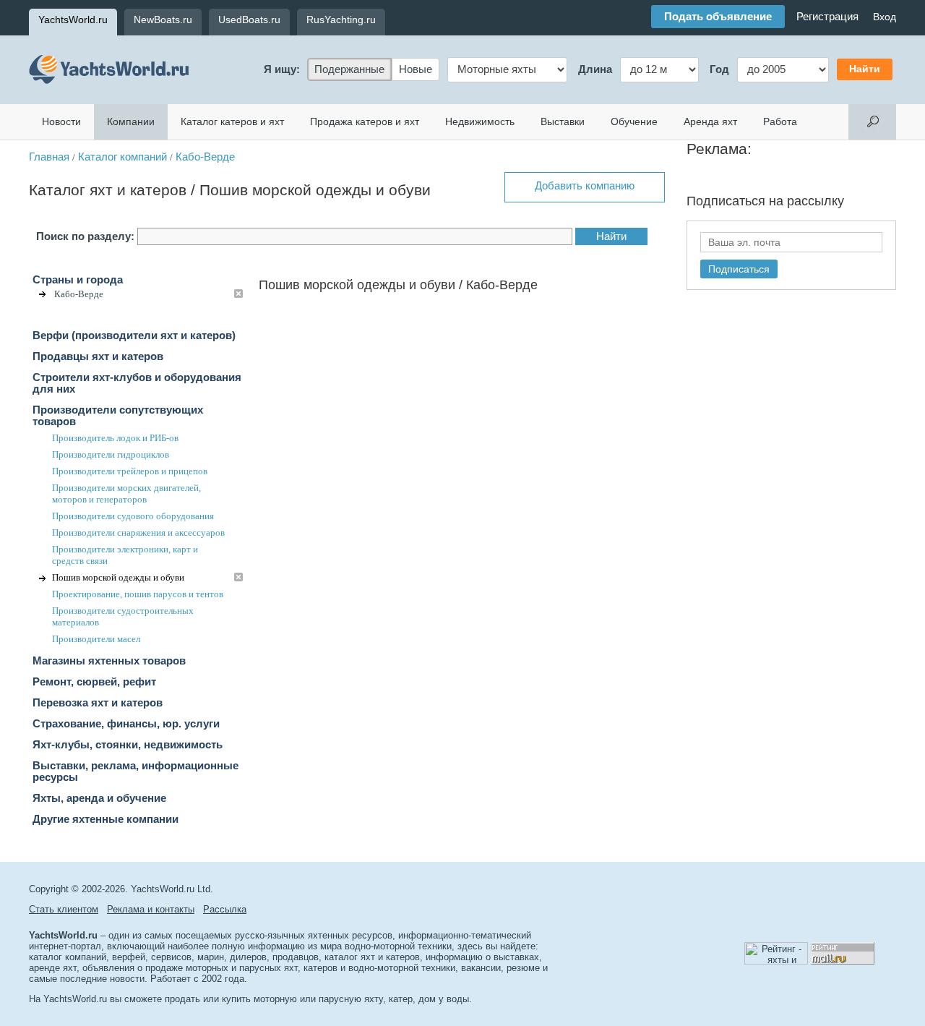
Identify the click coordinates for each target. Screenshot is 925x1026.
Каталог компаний (122, 157)
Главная (49, 157)
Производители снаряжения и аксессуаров (138, 532)
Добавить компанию (584, 186)
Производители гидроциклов (110, 454)
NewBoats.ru (163, 19)
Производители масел (96, 638)
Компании (131, 121)
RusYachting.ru (341, 19)
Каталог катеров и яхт (232, 121)
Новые (415, 69)
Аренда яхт (710, 121)
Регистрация (827, 16)
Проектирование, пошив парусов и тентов (137, 594)
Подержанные (349, 69)
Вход (884, 16)
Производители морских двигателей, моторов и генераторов (126, 493)
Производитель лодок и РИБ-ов (115, 437)
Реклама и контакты (150, 909)
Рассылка (224, 909)
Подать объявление (718, 16)
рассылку (815, 201)
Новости (61, 121)
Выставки (563, 121)
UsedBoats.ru (249, 19)
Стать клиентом (63, 909)
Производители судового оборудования (133, 515)
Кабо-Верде (205, 157)
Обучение (634, 121)
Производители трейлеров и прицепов (129, 471)
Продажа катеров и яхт (364, 121)
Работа (780, 121)
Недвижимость (480, 121)
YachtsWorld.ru (73, 19)
